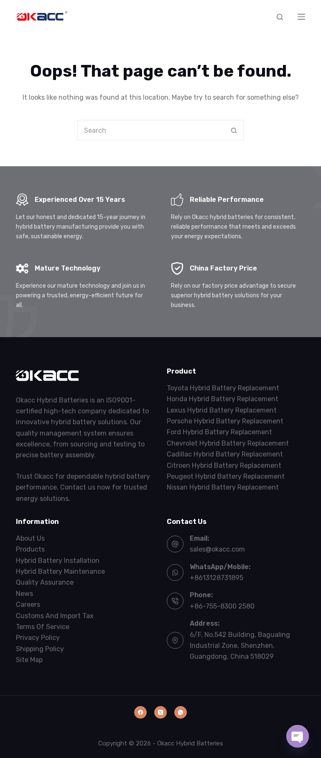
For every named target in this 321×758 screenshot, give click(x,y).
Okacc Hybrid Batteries (190, 743)
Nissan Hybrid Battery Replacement (223, 487)
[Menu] (301, 17)
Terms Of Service (42, 627)
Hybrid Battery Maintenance (60, 571)
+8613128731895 (216, 578)
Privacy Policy (38, 638)
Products (30, 549)
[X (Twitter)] (160, 712)
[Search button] (233, 130)
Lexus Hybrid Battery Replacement (222, 410)
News (24, 594)
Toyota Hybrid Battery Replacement (223, 388)
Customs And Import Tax (55, 616)
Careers (28, 604)
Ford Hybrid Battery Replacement (219, 432)
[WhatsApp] (180, 712)
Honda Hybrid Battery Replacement (222, 399)
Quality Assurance (45, 582)
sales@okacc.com (217, 549)
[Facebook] (140, 712)
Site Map (29, 660)
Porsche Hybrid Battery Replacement (225, 421)
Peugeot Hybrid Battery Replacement (226, 476)
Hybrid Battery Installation (57, 561)
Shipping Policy (40, 649)
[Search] (280, 17)
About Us (30, 538)
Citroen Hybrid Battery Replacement (224, 465)
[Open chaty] (297, 736)
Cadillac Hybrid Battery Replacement (225, 454)
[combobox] (151, 130)
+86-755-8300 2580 (222, 606)
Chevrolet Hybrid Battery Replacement (228, 443)
